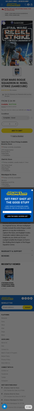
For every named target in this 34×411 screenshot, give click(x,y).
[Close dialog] (32, 190)
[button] (17, 200)
